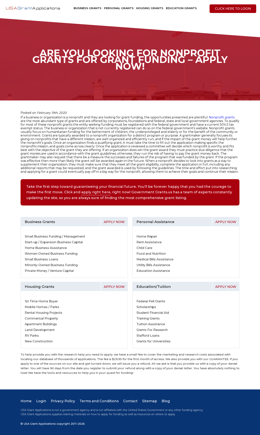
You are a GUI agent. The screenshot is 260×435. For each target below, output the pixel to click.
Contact (130, 401)
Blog (166, 401)
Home (26, 401)
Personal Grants (119, 8)
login (233, 8)
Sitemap (149, 401)
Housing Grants (149, 8)
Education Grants (181, 8)
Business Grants (87, 8)
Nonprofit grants (221, 117)
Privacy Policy (63, 401)
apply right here (95, 192)
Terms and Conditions (99, 401)
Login (41, 401)
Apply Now (114, 222)
